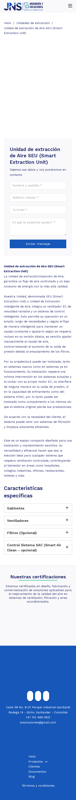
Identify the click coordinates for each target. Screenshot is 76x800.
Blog (31, 776)
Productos (35, 761)
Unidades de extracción (33, 23)
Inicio (7, 23)
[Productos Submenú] (46, 761)
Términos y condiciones (38, 785)
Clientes (34, 766)
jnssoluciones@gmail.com (38, 722)
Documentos (37, 771)
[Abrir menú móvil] (70, 5)
